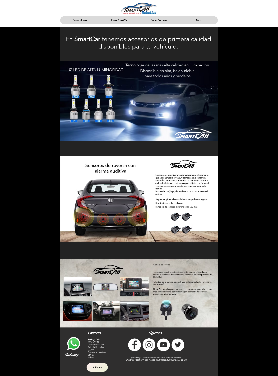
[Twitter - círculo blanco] (177, 344)
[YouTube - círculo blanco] (163, 344)
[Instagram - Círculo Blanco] (149, 344)
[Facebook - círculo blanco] (134, 344)
